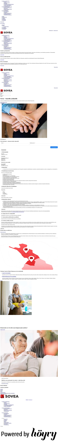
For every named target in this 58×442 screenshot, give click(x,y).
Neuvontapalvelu (6, 11)
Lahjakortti (3, 18)
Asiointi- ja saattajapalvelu (8, 13)
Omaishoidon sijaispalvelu (8, 14)
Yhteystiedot (4, 20)
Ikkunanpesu (6, 8)
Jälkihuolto (5, 3)
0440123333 (51, 30)
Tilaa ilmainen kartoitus (3, 102)
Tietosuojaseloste (6, 424)
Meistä (3, 16)
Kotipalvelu (5, 12)
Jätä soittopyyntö (54, 147)
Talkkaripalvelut (6, 44)
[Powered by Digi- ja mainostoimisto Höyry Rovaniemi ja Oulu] (29, 441)
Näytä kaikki (2, 54)
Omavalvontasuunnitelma (7, 423)
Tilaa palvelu (56, 67)
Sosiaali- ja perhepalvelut (5, 35)
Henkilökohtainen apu (7, 48)
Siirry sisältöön (2, 23)
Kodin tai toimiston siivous (8, 7)
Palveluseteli (4, 19)
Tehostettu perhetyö (7, 2)
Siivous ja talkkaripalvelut (6, 6)
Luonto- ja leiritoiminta (7, 5)
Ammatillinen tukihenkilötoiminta (9, 4)
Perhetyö (5, 73)
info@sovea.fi (56, 30)
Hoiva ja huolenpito (5, 10)
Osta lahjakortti (4, 28)
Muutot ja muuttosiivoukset (8, 9)
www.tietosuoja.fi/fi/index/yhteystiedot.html (17, 211)
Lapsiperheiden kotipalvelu (8, 40)
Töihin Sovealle (4, 17)
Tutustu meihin (2, 103)
